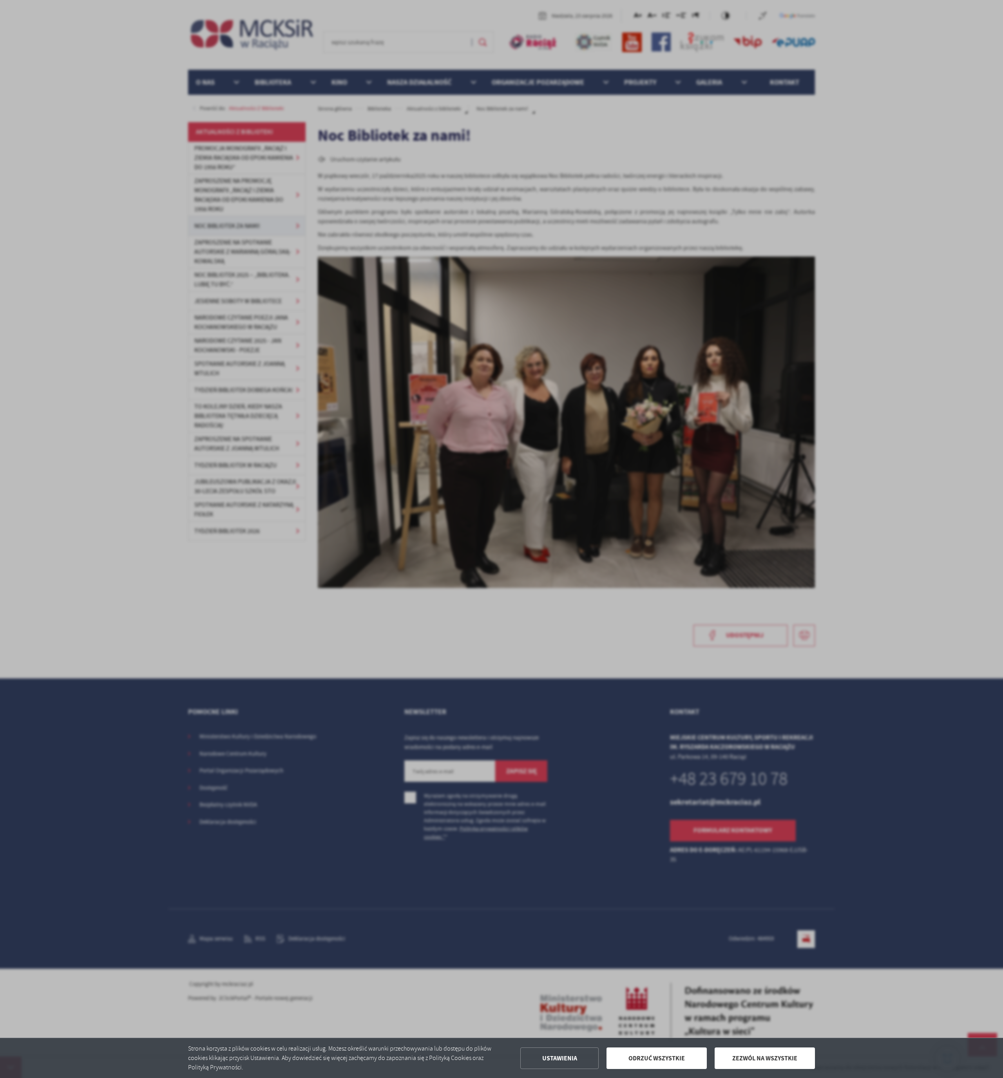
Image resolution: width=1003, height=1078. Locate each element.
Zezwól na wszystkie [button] (764, 1058)
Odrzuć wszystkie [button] (656, 1058)
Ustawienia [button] (559, 1058)
